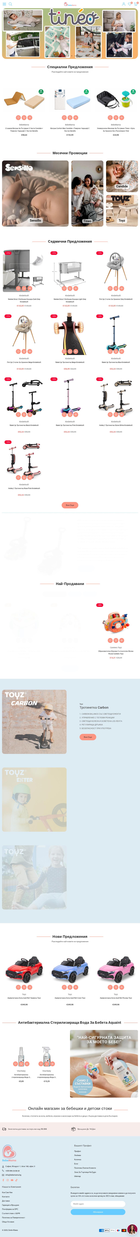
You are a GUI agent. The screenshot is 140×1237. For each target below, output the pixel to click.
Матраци (90, 594)
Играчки (75, 594)
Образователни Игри (54, 594)
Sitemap (77, 1176)
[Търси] (10, 4)
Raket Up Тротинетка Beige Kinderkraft (70, 362)
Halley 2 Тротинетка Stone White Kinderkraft (115, 425)
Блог (76, 1164)
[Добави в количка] (24, 117)
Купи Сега (86, 568)
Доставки (6, 1201)
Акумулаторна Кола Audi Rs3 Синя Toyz (24, 998)
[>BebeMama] (70, 4)
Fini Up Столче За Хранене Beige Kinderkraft (24, 362)
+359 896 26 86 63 (12, 1171)
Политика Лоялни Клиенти (85, 1168)
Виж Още (70, 505)
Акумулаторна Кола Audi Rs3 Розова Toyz (70, 998)
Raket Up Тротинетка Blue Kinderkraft (116, 362)
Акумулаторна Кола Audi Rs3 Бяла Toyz (116, 998)
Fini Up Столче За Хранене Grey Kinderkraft (115, 299)
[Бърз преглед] (29, 117)
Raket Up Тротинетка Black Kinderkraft (24, 425)
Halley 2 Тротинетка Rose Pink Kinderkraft (24, 488)
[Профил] (124, 4)
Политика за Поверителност (13, 1218)
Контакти (5, 1197)
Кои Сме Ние (7, 1192)
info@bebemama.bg (13, 1175)
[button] (4, 4)
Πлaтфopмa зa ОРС (10, 1209)
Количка (77, 1160)
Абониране (98, 1212)
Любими (77, 1155)
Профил (77, 1151)
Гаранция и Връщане (10, 1205)
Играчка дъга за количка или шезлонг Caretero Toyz (24, 651)
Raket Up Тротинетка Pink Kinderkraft (70, 425)
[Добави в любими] (18, 117)
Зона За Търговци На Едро (85, 1172)
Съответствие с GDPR (11, 1213)
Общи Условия (8, 1222)
